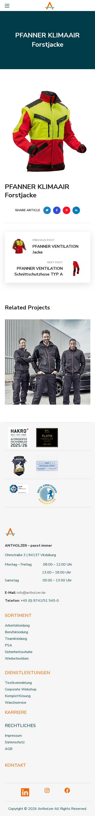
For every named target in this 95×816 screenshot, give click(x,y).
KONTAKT (15, 765)
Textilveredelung (18, 682)
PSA (8, 645)
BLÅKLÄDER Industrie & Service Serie (46, 383)
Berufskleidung (16, 632)
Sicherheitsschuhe (18, 651)
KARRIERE (16, 712)
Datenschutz (15, 742)
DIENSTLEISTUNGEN (27, 673)
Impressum (13, 735)
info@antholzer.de (31, 592)
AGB (8, 748)
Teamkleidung (16, 638)
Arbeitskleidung (17, 625)
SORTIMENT (18, 615)
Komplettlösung (17, 696)
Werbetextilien (17, 658)
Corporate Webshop (20, 689)
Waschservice (15, 702)
